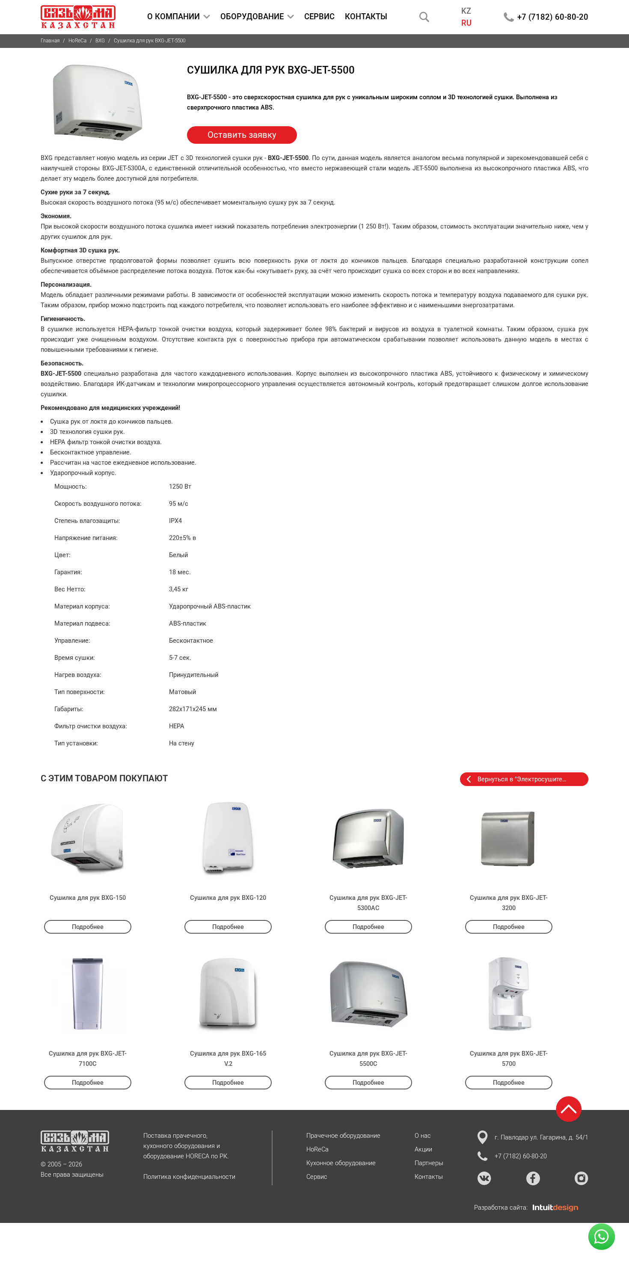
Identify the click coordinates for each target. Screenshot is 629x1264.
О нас (423, 1135)
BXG (100, 41)
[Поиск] (424, 17)
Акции (423, 1149)
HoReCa (77, 41)
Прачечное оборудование (343, 1135)
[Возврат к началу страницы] (569, 1109)
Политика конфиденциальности (189, 1177)
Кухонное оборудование (341, 1163)
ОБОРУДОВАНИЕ (252, 16)
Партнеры (429, 1163)
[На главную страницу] (78, 17)
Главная (50, 41)
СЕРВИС (319, 16)
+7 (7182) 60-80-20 (552, 17)
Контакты (429, 1177)
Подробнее (88, 927)
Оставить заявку (242, 135)
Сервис (316, 1177)
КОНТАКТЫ (366, 16)
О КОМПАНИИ (173, 16)
